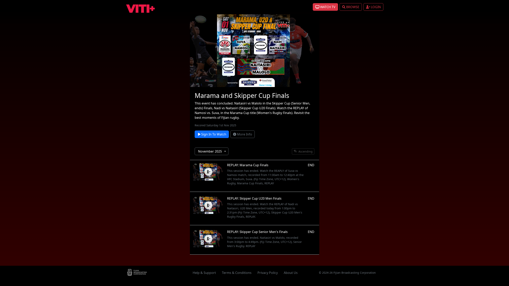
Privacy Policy (267, 273)
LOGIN (375, 7)
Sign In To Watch (213, 134)
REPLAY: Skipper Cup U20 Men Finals (254, 198)
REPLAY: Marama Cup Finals (247, 165)
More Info (244, 134)
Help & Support (204, 273)
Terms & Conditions (237, 273)
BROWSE (352, 7)
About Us (291, 273)
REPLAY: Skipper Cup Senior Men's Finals (257, 232)
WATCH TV (327, 7)
